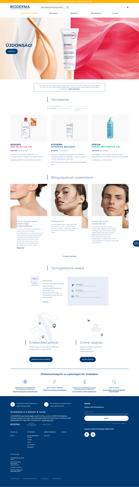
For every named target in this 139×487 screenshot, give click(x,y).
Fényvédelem (31, 444)
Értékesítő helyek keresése (41, 359)
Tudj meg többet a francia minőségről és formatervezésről (113, 390)
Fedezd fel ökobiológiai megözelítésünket (55, 390)
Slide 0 (54, 72)
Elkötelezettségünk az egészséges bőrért (16, 470)
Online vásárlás (87, 359)
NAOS (12, 435)
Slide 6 (84, 72)
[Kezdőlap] (20, 7)
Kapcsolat (45, 301)
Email (77, 296)
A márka (115, 13)
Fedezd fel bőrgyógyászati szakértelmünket (25, 391)
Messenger (79, 284)
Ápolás (29, 442)
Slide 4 (74, 72)
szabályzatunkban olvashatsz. (119, 423)
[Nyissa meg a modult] (136, 243)
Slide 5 (79, 72)
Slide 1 (59, 72)
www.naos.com (74, 89)
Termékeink (53, 13)
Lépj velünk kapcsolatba (23, 406)
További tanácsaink (69, 256)
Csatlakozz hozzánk (15, 467)
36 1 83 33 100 (79, 290)
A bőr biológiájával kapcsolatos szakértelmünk (15, 463)
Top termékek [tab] (52, 108)
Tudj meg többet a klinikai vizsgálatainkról (84, 391)
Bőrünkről (74, 13)
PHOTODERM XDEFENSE (29, 13)
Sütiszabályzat (45, 478)
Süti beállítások (56, 478)
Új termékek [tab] (65, 108)
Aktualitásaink (96, 13)
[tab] (54, 109)
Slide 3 (69, 72)
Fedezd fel (11, 51)
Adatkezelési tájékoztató (30, 478)
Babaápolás (30, 447)
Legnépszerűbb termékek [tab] (80, 109)
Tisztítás (29, 439)
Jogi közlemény (14, 478)
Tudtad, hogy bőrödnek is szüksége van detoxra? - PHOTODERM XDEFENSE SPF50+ (69, 1)
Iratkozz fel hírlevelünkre (94, 407)
